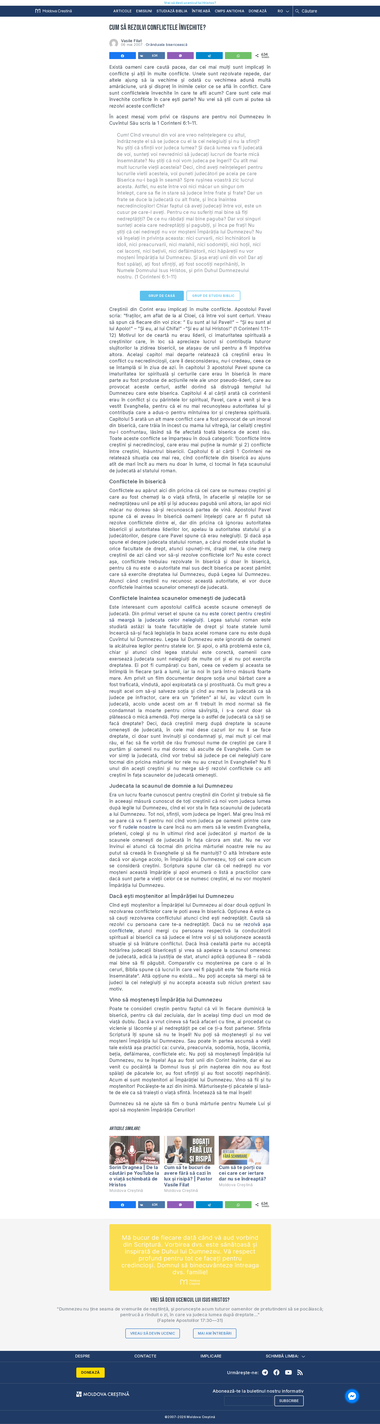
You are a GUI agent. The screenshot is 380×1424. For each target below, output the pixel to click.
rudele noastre (139, 827)
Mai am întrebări (215, 1333)
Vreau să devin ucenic (152, 1333)
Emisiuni (144, 11)
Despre (82, 1356)
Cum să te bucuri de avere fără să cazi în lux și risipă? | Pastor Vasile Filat (188, 1176)
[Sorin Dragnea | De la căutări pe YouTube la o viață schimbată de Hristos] (134, 1150)
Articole (122, 11)
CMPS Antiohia (229, 11)
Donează (258, 11)
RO (280, 11)
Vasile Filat (131, 40)
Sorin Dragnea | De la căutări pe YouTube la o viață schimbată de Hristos (134, 1176)
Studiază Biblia (172, 11)
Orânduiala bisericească (166, 44)
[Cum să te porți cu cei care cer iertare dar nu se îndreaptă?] (244, 1150)
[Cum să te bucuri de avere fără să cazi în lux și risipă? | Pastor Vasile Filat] (189, 1150)
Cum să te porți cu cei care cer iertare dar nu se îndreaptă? (242, 1173)
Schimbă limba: (282, 1356)
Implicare (211, 1356)
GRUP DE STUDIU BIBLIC (213, 296)
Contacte (145, 1356)
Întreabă (201, 11)
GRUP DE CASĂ (161, 296)
